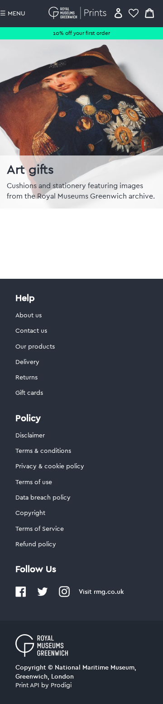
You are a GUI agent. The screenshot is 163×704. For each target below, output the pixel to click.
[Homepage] (79, 13)
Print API (27, 685)
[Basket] (149, 13)
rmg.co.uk (109, 591)
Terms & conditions (43, 451)
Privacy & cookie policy (49, 466)
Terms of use (33, 482)
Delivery (27, 362)
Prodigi (61, 685)
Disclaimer (30, 435)
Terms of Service (39, 529)
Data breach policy (43, 498)
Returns (26, 377)
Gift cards (29, 393)
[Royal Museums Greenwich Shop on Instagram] (64, 595)
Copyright (30, 513)
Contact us (31, 331)
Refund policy (35, 544)
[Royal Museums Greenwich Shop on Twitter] (42, 595)
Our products (35, 347)
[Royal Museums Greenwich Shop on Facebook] (20, 595)
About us (28, 315)
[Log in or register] (118, 13)
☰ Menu (12, 13)
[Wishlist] (133, 13)
